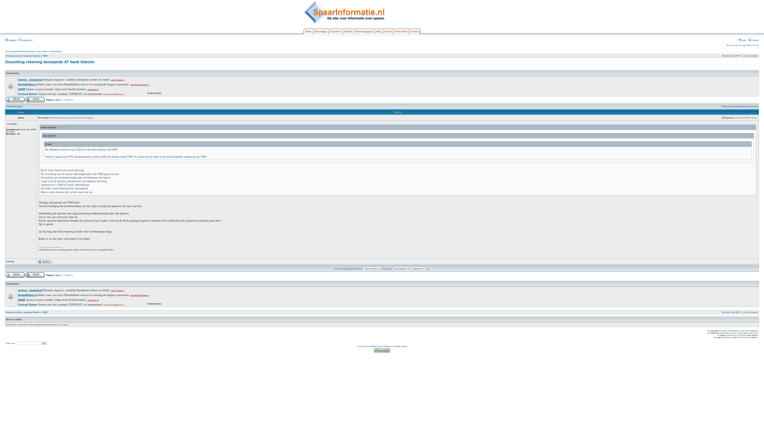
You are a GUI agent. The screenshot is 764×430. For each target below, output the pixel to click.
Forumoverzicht (13, 56)
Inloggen (12, 40)
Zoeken (755, 40)
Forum (387, 31)
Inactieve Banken (31, 56)
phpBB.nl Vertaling (382, 348)
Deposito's (335, 31)
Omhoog (10, 261)
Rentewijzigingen (364, 31)
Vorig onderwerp (729, 106)
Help (743, 40)
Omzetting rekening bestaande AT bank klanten (50, 62)
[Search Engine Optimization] (382, 352)
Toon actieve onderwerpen (49, 51)
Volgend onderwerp (748, 106)
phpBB (372, 346)
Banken (348, 31)
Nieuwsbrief (401, 31)
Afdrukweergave (15, 106)
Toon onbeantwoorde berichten (20, 51)
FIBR (45, 56)
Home (308, 31)
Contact (414, 31)
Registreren (27, 40)
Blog (378, 31)
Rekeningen (321, 31)
